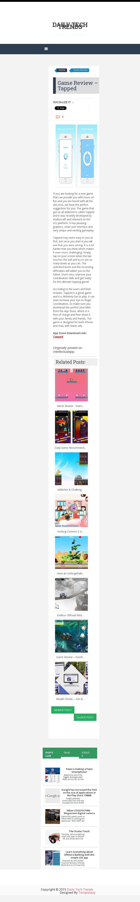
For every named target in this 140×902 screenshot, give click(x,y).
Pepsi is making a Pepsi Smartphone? (79, 770)
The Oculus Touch (79, 831)
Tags (67, 752)
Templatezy (87, 892)
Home (62, 70)
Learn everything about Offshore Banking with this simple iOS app (79, 854)
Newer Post (63, 710)
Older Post (85, 717)
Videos (85, 754)
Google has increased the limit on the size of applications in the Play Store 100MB (79, 792)
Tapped (58, 336)
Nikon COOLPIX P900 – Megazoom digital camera (79, 812)
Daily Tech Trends (70, 26)
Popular (49, 754)
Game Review (80, 70)
